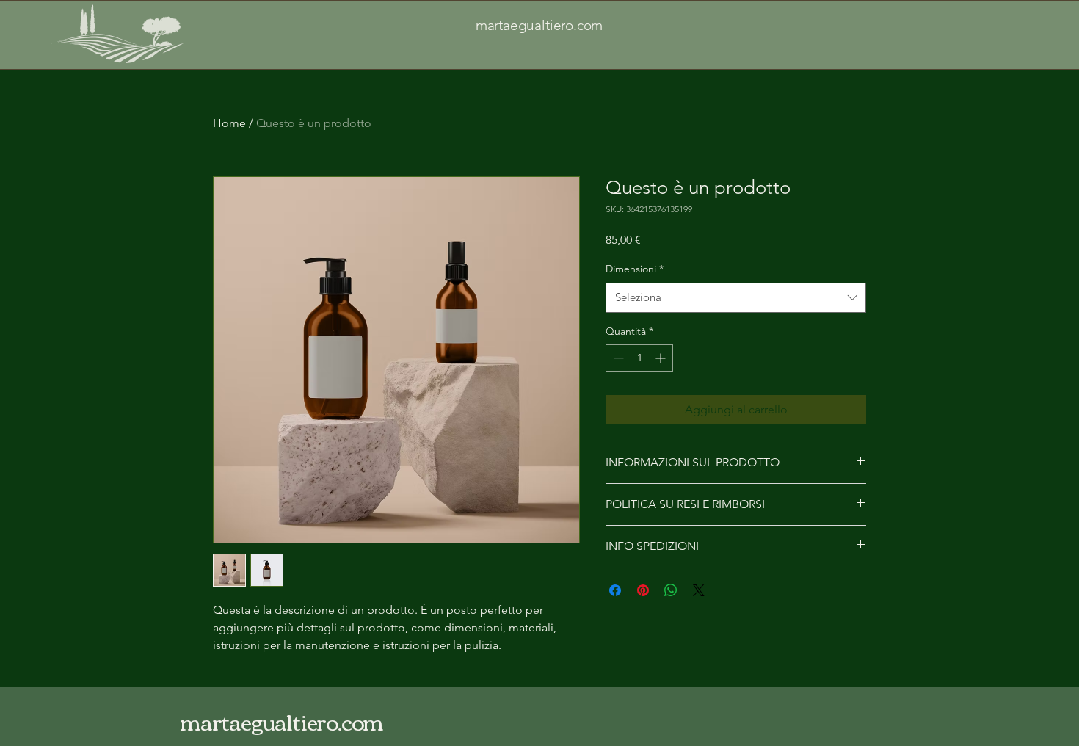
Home (229, 123)
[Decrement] (617, 358)
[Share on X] (699, 590)
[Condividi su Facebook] (615, 590)
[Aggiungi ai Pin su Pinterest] (643, 590)
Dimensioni (635, 268)
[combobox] (736, 298)
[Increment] (662, 358)
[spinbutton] (639, 358)
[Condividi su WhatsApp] (671, 590)
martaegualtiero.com (539, 25)
